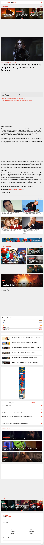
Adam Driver (32, 12)
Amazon (30, 267)
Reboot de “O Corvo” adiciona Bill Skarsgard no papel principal (13, 101)
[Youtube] (6, 538)
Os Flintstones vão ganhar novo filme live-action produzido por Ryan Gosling (24, 342)
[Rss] (13, 538)
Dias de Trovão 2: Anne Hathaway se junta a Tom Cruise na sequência (23, 352)
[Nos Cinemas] (22, 242)
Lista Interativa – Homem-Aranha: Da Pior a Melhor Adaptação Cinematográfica (22, 508)
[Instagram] (3, 538)
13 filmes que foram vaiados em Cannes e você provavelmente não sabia (8, 508)
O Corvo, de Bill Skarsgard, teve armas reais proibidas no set (13, 98)
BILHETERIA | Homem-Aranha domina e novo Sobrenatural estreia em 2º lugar (25, 362)
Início (2, 62)
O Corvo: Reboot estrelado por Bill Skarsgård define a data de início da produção (17, 100)
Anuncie (31, 533)
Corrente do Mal (5, 457)
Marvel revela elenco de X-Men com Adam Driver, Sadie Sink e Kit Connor (35, 15)
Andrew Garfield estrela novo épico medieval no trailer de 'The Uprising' (35, 261)
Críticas (31, 529)
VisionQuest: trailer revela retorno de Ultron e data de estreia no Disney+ (21, 15)
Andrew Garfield (31, 258)
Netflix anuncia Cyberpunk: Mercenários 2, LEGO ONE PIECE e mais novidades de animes (13, 260)
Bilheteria (31, 527)
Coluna (17, 504)
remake (9, 62)
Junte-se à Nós (31, 531)
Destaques (5, 6)
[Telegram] (8, 538)
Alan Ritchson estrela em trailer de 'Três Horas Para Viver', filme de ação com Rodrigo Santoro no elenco (35, 252)
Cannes (3, 504)
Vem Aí (12, 527)
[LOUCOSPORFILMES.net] (11, 3)
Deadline (14, 128)
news (6, 62)
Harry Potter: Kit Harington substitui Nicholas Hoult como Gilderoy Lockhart (24, 357)
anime (4, 257)
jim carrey (4, 446)
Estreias (12, 529)
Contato (12, 533)
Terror (3, 280)
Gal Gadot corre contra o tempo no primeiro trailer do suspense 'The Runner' (35, 269)
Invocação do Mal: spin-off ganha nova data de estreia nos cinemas (19, 439)
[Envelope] (16, 538)
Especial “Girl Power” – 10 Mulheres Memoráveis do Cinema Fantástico (35, 508)
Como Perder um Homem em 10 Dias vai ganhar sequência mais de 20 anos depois (26, 337)
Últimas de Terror (7, 428)
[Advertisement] (22, 28)
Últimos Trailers (6, 246)
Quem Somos (12, 531)
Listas (4, 499)
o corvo (14, 62)
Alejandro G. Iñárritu (5, 11)
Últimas (5, 334)
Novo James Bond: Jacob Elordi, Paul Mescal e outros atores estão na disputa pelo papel (26, 347)
